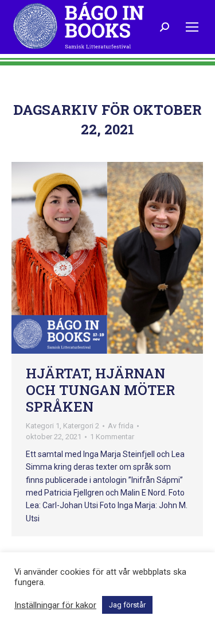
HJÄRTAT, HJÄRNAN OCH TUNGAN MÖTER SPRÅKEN (100, 390)
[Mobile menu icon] (192, 27)
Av (121, 425)
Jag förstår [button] (127, 605)
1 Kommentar (112, 436)
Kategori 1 (43, 425)
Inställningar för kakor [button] (55, 605)
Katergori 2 (81, 425)
